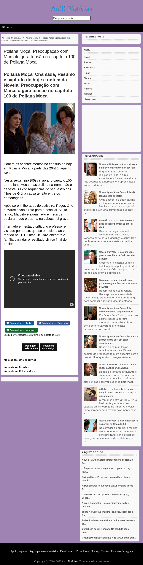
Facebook (116, 551)
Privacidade (82, 551)
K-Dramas (89, 67)
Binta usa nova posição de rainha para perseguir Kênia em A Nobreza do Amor (118, 283)
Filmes (87, 78)
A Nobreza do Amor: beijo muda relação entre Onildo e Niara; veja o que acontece (117, 392)
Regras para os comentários (43, 551)
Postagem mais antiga (48, 347)
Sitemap (95, 551)
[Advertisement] (111, 128)
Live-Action (90, 99)
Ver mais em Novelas (16, 367)
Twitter (105, 551)
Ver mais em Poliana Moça (19, 371)
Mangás (88, 94)
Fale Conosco (67, 551)
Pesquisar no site (63, 18)
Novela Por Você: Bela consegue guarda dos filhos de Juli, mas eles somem (117, 255)
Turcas (87, 62)
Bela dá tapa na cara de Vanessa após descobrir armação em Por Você (116, 224)
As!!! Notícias (69, 561)
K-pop (87, 73)
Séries (87, 83)
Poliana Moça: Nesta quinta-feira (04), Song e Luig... (109, 537)
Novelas (88, 57)
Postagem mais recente (31, 347)
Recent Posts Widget (92, 42)
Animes (88, 88)
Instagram (127, 551)
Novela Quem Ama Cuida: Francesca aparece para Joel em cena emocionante (118, 339)
